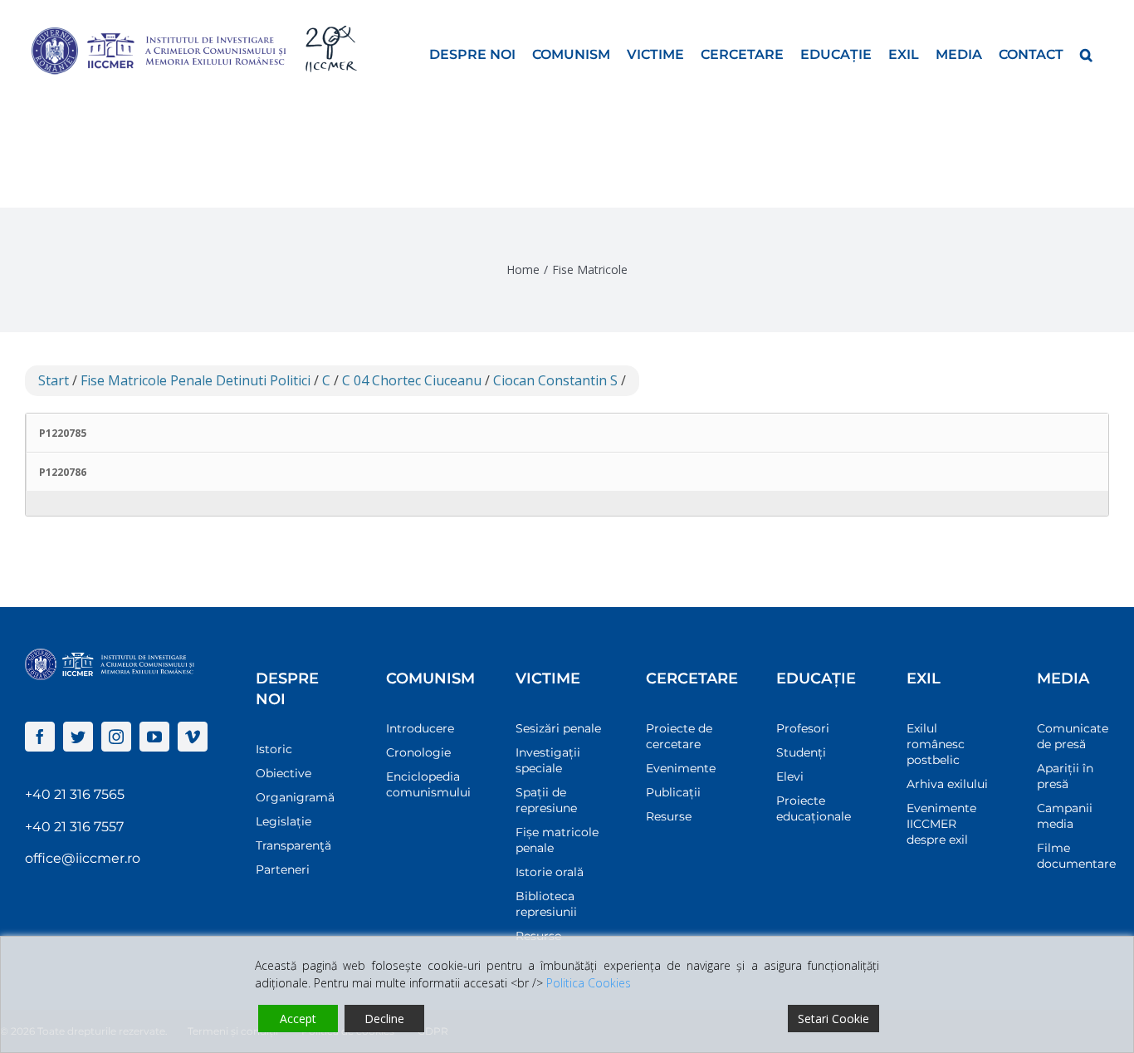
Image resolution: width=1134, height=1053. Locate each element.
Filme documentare (1076, 855)
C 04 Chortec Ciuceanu (411, 380)
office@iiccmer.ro (82, 858)
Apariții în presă (1065, 776)
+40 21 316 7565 (75, 794)
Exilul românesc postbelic (936, 744)
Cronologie (418, 752)
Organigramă (295, 797)
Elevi (790, 776)
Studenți (801, 752)
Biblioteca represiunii (546, 904)
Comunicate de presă (1072, 736)
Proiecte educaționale (813, 808)
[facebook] (40, 737)
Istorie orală (550, 871)
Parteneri (283, 869)
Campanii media (1064, 816)
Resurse (669, 816)
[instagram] (116, 737)
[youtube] (154, 737)
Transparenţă (293, 845)
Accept (298, 1018)
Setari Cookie (833, 1018)
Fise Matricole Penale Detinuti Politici (195, 380)
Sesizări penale (558, 728)
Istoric (274, 749)
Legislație (283, 821)
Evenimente (681, 768)
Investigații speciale (548, 760)
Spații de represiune (546, 800)
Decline (384, 1018)
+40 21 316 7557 (74, 827)
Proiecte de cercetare (679, 736)
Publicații (673, 792)
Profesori (802, 728)
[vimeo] (193, 737)
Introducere (420, 728)
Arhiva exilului (947, 783)
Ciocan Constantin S (555, 380)
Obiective (283, 773)
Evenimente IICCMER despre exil (941, 824)
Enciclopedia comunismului (428, 784)
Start (53, 380)
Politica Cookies (588, 983)
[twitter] (78, 737)
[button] (1086, 53)
